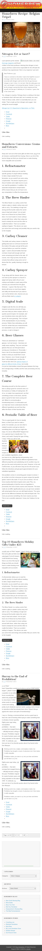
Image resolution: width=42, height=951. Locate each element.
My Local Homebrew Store (13, 928)
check (20, 455)
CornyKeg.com (10, 922)
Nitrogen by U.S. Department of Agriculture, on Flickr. (18, 108)
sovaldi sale (5, 551)
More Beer (9, 926)
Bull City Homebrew (11, 907)
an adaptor (17, 296)
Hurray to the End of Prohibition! (14, 678)
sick (15, 741)
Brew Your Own (10, 905)
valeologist (5, 556)
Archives (4, 888)
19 (24, 835)
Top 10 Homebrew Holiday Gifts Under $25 (18, 543)
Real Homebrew (20, 947)
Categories (5, 876)
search (4, 67)
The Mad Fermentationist (13, 911)
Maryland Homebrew (11, 924)
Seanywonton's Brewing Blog (14, 909)
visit (14, 73)
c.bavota (28, 949)
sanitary (28, 707)
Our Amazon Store (11, 932)
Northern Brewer (10, 930)
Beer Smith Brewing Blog (13, 900)
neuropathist (6, 724)
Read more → (7, 506)
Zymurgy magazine (8, 63)
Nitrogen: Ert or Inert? (16, 53)
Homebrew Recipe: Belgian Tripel (21, 15)
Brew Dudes (9, 902)
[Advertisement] (18, 853)
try (15, 781)
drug (35, 153)
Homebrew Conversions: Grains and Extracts (21, 145)
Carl (4, 19)
